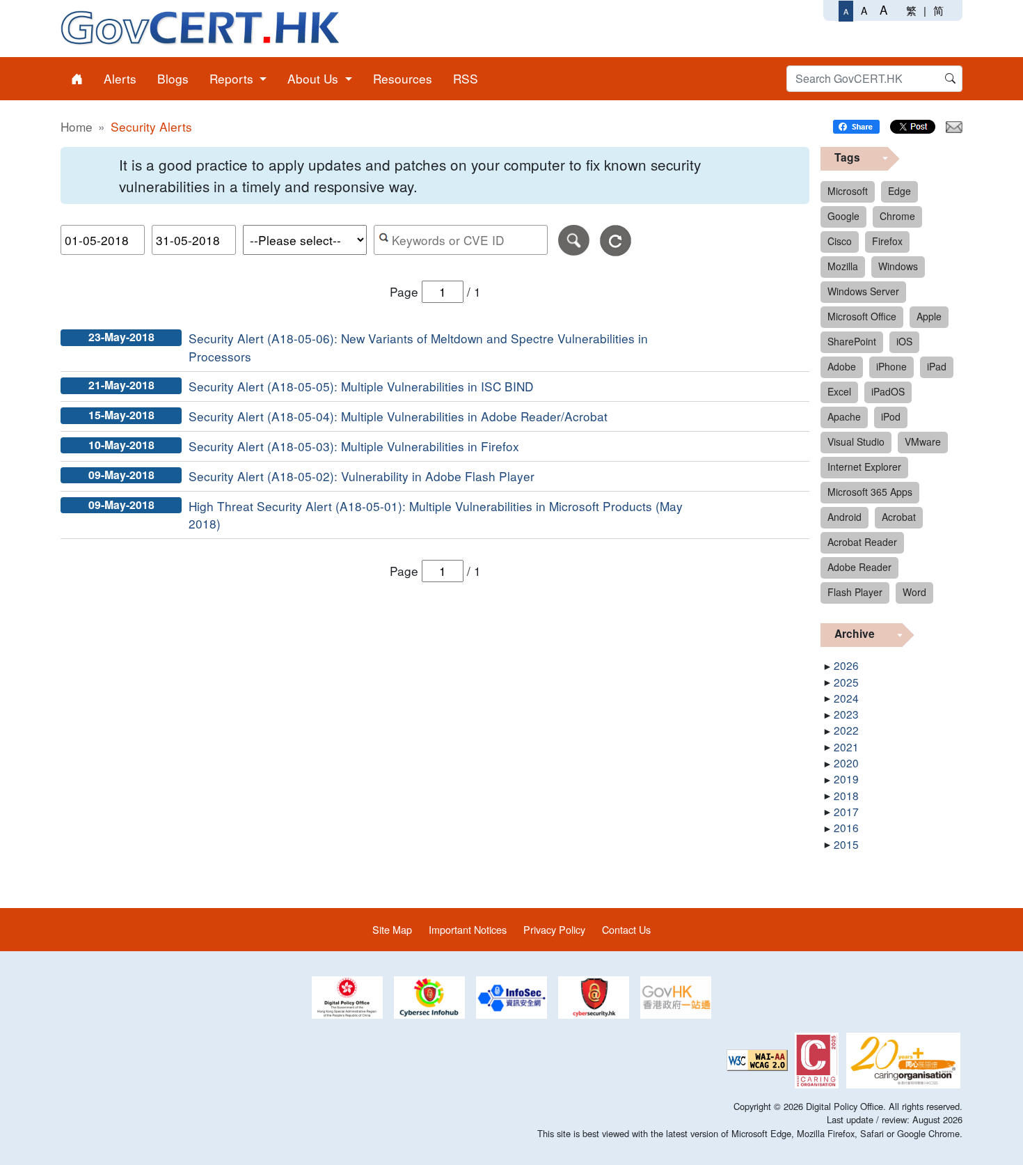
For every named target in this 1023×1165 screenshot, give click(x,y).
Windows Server (863, 291)
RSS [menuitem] (465, 78)
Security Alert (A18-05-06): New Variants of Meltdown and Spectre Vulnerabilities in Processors (418, 347)
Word (914, 592)
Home (77, 126)
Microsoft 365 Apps (869, 492)
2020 (846, 762)
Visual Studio (856, 441)
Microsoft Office (861, 316)
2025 (846, 681)
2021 (846, 746)
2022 (846, 729)
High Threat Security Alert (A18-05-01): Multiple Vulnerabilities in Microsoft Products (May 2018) (436, 515)
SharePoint (851, 341)
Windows (898, 266)
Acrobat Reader (862, 542)
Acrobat (899, 517)
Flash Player (854, 592)
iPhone (891, 366)
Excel (839, 391)
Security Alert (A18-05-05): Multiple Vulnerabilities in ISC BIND (361, 386)
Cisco (839, 241)
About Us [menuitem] (314, 78)
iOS (904, 341)
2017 (846, 811)
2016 (846, 827)
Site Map (392, 929)
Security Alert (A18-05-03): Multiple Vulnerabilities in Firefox (354, 446)
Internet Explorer (864, 467)
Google (843, 216)
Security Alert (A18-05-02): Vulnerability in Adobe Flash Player (361, 476)
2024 (846, 697)
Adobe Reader (859, 567)
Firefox (887, 241)
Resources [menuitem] (402, 78)
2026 (846, 665)
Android (844, 517)
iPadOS (888, 391)
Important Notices (468, 929)
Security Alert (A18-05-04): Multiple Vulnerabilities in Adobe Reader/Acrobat (398, 416)
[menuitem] (77, 78)
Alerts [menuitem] (120, 78)
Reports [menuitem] (233, 78)
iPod (891, 416)
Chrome (897, 216)
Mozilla (842, 266)
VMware (923, 441)
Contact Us (626, 929)
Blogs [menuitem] (173, 78)
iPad (936, 366)
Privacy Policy (554, 929)
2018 (846, 795)
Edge (899, 191)
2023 (846, 713)
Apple (929, 316)
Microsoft (847, 191)
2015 (846, 844)
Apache (844, 416)
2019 (846, 778)
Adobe (841, 366)
